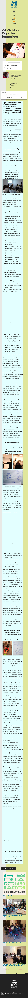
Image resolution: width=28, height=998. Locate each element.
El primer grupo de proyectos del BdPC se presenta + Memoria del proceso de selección (14, 966)
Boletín (14, 15)
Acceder (14, 19)
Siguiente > (19, 970)
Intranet (14, 23)
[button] (14, 11)
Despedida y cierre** (8, 895)
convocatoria (18, 129)
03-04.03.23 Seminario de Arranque (12, 942)
